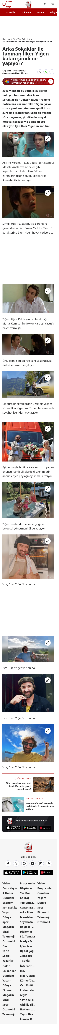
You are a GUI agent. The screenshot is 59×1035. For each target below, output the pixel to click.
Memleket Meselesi (28, 917)
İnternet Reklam (28, 966)
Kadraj (24, 898)
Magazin (8, 927)
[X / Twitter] (16, 863)
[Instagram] (24, 863)
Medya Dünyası (28, 941)
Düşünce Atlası (28, 888)
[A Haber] (28, 4)
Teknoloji (8, 936)
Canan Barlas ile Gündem (28, 907)
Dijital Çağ (27, 951)
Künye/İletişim (28, 980)
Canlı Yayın (9, 888)
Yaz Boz (25, 893)
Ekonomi (8, 902)
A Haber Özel (10, 893)
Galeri (6, 966)
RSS (22, 971)
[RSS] (49, 863)
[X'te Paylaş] (39, 71)
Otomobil (8, 941)
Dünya (6, 917)
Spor (5, 922)
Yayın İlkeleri (28, 1014)
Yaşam (40, 12)
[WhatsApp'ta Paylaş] (45, 71)
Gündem (26, 12)
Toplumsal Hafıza (28, 902)
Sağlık (6, 956)
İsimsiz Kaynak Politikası (28, 1019)
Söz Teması (27, 936)
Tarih (5, 951)
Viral (5, 931)
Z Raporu (26, 956)
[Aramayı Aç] (45, 4)
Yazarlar (7, 960)
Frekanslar (27, 990)
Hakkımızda (28, 1009)
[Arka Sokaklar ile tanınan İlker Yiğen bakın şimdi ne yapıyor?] (28, 144)
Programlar (27, 883)
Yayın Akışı (27, 1000)
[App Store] (13, 827)
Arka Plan (26, 912)
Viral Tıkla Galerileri (21, 39)
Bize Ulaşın (27, 975)
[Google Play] (30, 827)
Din (4, 946)
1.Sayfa (25, 960)
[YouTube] (32, 863)
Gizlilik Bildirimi (28, 1004)
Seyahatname (28, 922)
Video (6, 883)
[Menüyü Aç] (52, 4)
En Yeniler (10, 12)
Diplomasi (26, 931)
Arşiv (23, 995)
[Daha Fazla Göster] (51, 71)
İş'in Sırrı (26, 946)
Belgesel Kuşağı (28, 927)
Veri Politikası (28, 985)
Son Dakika (10, 907)
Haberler (6, 39)
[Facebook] (8, 863)
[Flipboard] (41, 863)
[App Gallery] (45, 827)
